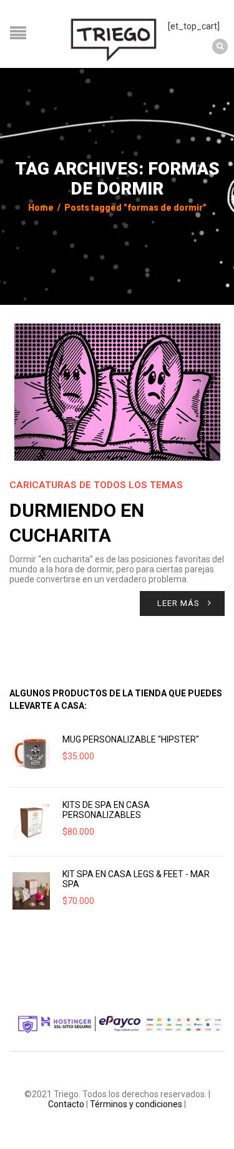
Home (41, 208)
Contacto (66, 1104)
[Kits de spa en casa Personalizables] (31, 822)
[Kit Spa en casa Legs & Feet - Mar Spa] (31, 891)
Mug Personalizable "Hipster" (130, 739)
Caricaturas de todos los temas (96, 485)
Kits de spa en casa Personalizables (106, 810)
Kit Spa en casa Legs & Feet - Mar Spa (136, 879)
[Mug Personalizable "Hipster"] (31, 752)
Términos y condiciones (136, 1104)
